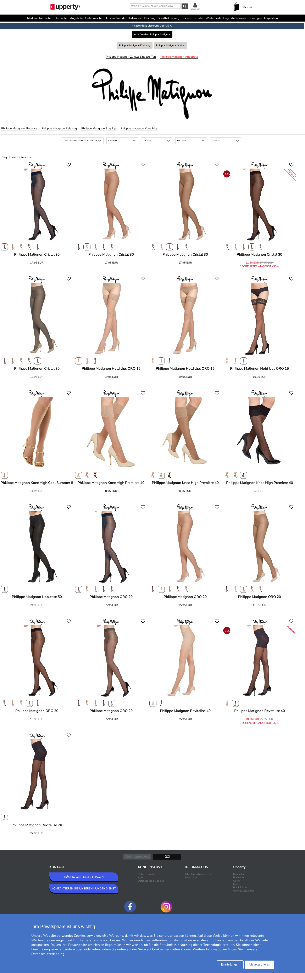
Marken (32, 18)
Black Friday (240, 887)
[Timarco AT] (65, 7)
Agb (140, 877)
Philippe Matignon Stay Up (98, 128)
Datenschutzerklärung (47, 954)
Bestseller (61, 18)
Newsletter (191, 877)
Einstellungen (230, 964)
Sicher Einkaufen (147, 874)
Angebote (76, 18)
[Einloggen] (195, 5)
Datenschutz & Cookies (151, 880)
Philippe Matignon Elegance (19, 128)
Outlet (236, 880)
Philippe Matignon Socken (170, 45)
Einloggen (195, 9)
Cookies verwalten (243, 890)
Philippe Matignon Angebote (179, 57)
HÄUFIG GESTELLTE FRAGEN (84, 877)
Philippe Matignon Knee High (139, 128)
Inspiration (271, 18)
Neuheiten (45, 18)
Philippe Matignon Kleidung (134, 45)
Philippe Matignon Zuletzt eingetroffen (131, 57)
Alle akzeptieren (259, 964)
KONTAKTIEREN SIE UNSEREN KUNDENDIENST (83, 888)
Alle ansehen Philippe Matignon (152, 34)
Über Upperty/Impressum (199, 874)
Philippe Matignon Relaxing (59, 128)
